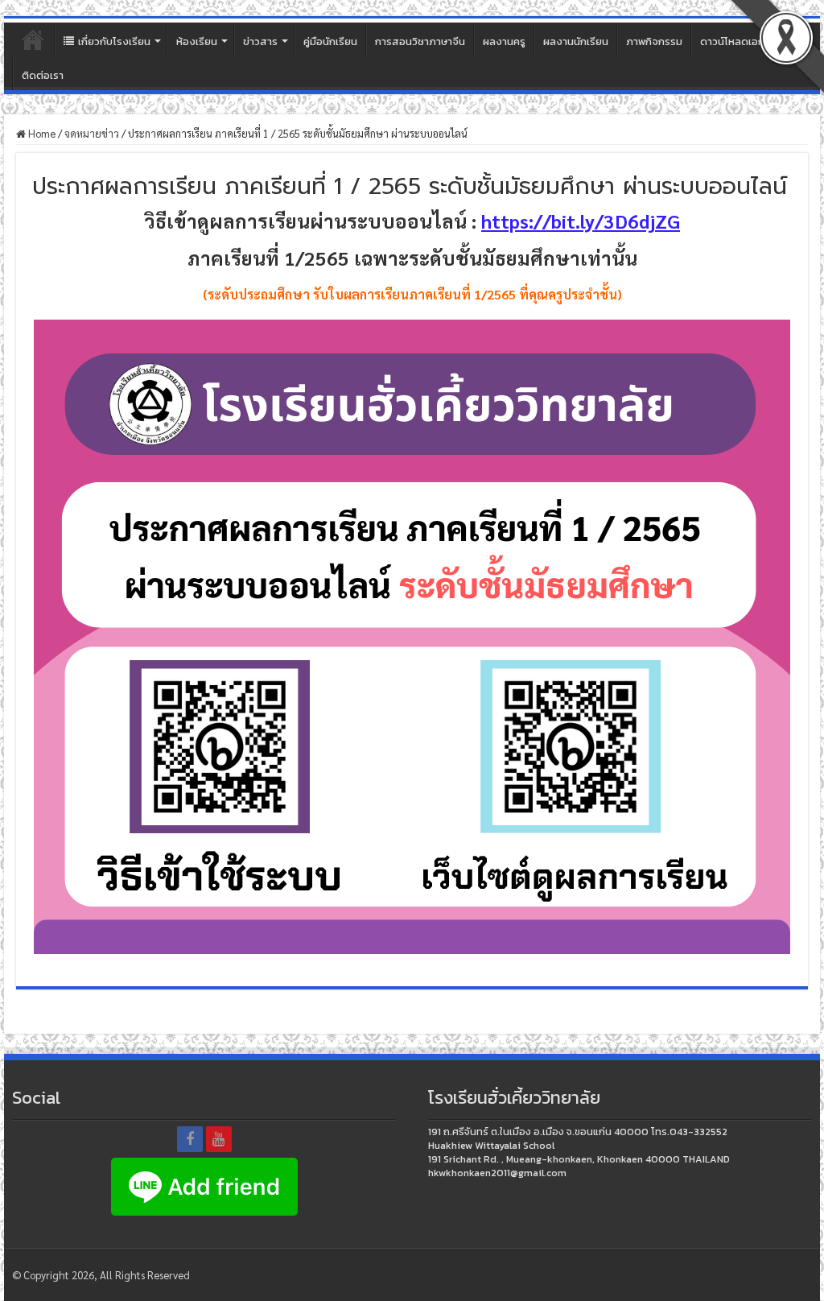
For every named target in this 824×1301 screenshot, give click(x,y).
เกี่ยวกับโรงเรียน (114, 41)
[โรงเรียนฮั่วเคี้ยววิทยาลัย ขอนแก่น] (412, 21)
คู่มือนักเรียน (330, 41)
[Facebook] (190, 1139)
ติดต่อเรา (43, 75)
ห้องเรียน (196, 41)
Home (41, 133)
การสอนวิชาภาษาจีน (420, 41)
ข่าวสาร (260, 41)
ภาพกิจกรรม (654, 41)
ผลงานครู (504, 41)
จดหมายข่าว (91, 133)
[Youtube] (219, 1139)
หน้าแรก (33, 39)
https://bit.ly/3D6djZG (580, 220)
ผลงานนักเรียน (575, 41)
